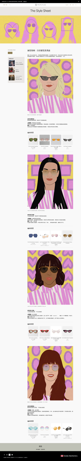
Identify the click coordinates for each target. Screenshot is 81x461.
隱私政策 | (9, 457)
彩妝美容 (43, 449)
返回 (79, 449)
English (67, 4)
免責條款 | (5, 457)
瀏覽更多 (25, 1)
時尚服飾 (38, 449)
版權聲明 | (12, 457)
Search (10, 5)
